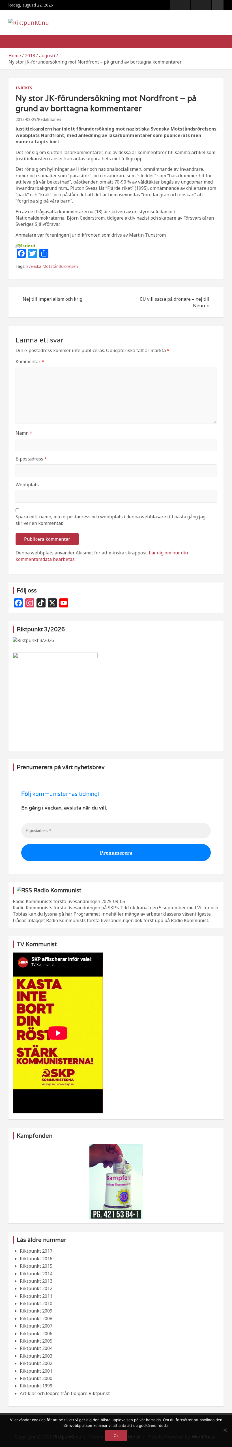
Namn (24, 433)
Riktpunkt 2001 (36, 1371)
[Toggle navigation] (15, 41)
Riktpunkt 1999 (36, 1386)
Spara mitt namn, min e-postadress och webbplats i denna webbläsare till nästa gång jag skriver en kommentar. (110, 520)
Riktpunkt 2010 (36, 1303)
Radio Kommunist (57, 890)
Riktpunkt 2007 (36, 1326)
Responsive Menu (218, 5)
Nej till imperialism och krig (52, 299)
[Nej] (225, 1430)
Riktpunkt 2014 (36, 1274)
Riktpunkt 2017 (36, 1251)
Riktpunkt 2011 (36, 1296)
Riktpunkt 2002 (36, 1363)
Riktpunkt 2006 (36, 1333)
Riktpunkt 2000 (36, 1378)
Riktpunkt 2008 (36, 1318)
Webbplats (27, 484)
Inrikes (24, 88)
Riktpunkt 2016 (36, 1258)
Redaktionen (49, 119)
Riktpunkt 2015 (36, 1266)
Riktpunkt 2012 (36, 1288)
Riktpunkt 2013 (36, 1281)
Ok (116, 1435)
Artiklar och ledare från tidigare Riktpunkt (65, 1393)
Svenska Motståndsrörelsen (52, 266)
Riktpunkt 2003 (36, 1356)
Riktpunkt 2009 (36, 1311)
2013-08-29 (26, 119)
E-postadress (31, 459)
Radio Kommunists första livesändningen (56, 901)
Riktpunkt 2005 (36, 1341)
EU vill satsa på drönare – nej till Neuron (174, 302)
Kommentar (30, 361)
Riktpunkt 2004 (36, 1348)
